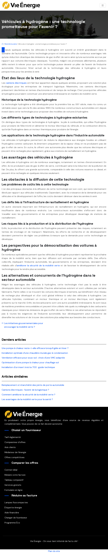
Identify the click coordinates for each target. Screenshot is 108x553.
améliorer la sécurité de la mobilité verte (38, 265)
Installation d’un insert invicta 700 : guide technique (28, 367)
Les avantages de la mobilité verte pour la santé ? (27, 399)
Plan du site (54, 551)
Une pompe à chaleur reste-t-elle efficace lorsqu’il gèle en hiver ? (35, 348)
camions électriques (16, 82)
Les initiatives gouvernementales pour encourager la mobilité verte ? (23, 325)
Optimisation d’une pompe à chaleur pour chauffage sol (30, 362)
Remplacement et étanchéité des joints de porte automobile (33, 385)
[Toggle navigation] (102, 5)
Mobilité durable (11, 44)
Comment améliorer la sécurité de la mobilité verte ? (28, 394)
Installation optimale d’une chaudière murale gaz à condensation (35, 352)
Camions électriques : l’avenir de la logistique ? (25, 389)
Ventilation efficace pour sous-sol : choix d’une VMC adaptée (33, 357)
